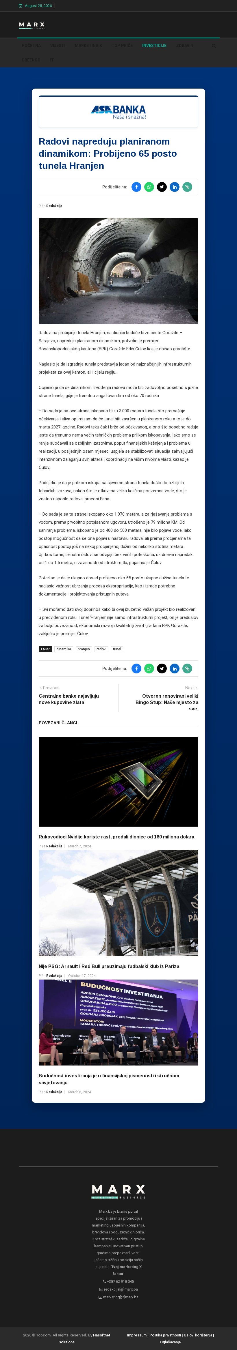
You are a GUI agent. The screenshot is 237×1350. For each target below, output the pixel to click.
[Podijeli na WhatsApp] (149, 187)
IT (52, 60)
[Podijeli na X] (162, 187)
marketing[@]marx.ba (120, 1297)
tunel (117, 649)
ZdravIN (184, 45)
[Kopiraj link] (187, 187)
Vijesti (57, 45)
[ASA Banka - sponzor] (118, 112)
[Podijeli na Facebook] (136, 187)
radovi (101, 649)
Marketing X (88, 45)
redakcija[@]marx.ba (120, 1289)
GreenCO (31, 60)
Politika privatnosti (165, 1335)
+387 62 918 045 (120, 1281)
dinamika (63, 649)
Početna (31, 45)
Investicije (154, 45)
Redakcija (54, 206)
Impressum (137, 1335)
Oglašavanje (170, 1342)
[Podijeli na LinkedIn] (174, 187)
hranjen (84, 649)
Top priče (122, 45)
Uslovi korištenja (198, 1335)
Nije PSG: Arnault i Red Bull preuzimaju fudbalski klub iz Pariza (109, 966)
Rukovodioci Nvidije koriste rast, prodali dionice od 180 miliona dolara (116, 836)
